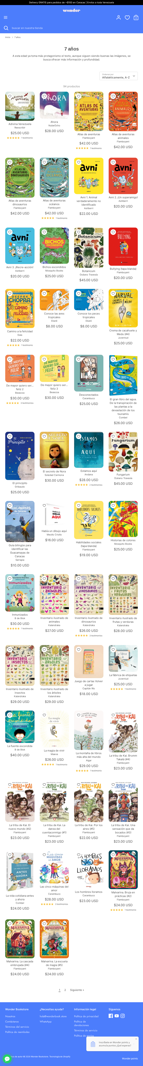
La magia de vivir (54, 750)
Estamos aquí (89, 471)
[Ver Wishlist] (127, 17)
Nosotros (10, 1016)
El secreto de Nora (54, 471)
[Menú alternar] (5, 17)
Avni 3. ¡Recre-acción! (19, 267)
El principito (20, 483)
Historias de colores (123, 540)
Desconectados (88, 394)
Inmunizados (20, 614)
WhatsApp (46, 1021)
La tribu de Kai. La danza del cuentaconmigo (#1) (54, 828)
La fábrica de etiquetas (123, 675)
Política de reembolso (17, 1032)
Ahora (54, 122)
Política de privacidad (86, 1016)
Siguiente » (77, 990)
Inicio (7, 37)
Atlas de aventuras (88, 134)
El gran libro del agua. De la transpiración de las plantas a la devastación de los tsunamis (123, 407)
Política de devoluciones (81, 1023)
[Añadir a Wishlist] (10, 96)
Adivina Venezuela (20, 124)
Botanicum (88, 271)
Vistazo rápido (20, 115)
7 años (17, 37)
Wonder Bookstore (39, 1056)
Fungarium (123, 474)
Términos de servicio (85, 1030)
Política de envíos (84, 1036)
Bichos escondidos (54, 267)
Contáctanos (12, 1021)
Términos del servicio (17, 1027)
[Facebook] (111, 1016)
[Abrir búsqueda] (6, 28)
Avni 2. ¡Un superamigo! (123, 197)
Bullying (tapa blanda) (123, 268)
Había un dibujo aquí (54, 531)
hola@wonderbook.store (53, 1016)
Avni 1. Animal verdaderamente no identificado (89, 201)
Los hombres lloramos (88, 892)
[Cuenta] (118, 15)
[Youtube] (117, 1016)
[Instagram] (123, 1016)
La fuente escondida (19, 746)
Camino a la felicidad (20, 331)
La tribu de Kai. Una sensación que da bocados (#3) (123, 828)
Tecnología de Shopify (59, 1056)
